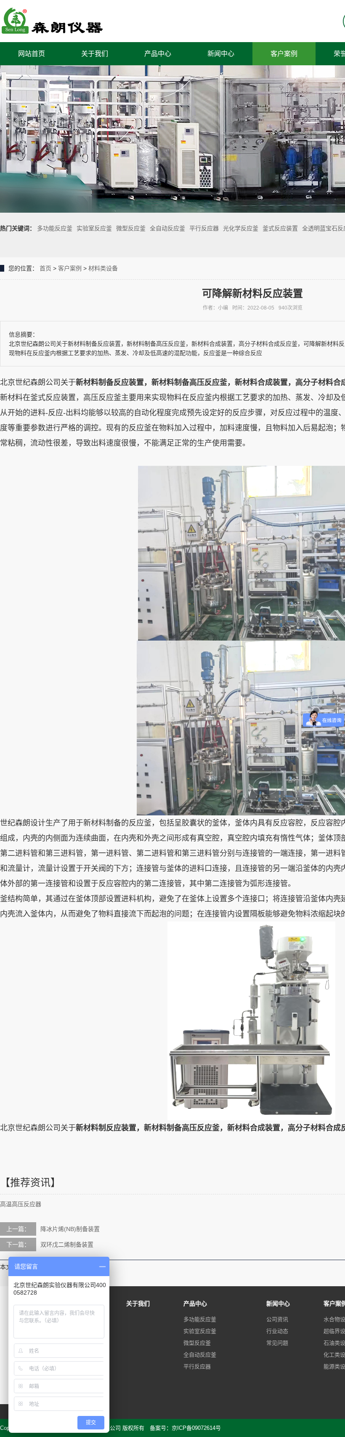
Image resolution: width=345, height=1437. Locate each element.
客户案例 (284, 53)
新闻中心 (220, 53)
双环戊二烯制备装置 (66, 1244)
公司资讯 (277, 1319)
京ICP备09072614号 (196, 1428)
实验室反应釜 (94, 228)
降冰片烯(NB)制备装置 (70, 1229)
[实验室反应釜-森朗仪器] (52, 21)
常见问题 (277, 1343)
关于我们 (94, 53)
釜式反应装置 (280, 228)
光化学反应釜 (240, 228)
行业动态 (277, 1331)
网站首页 (31, 53)
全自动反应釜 (167, 228)
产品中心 (157, 53)
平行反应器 (204, 228)
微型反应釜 (131, 228)
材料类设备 (103, 268)
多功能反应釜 (54, 228)
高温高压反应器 (20, 1204)
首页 (45, 268)
